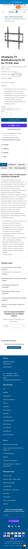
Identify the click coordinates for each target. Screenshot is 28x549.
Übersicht (3, 164)
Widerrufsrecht (7, 543)
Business (24, 7)
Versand (6, 545)
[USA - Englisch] (22, 4)
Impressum (6, 406)
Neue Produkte (7, 410)
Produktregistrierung (8, 453)
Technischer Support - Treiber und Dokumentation (12, 465)
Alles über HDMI (7, 475)
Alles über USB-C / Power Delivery (12, 479)
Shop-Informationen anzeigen (10, 137)
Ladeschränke (6, 496)
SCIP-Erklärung (7, 427)
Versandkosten (7, 431)
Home (6, 16)
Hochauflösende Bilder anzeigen (11, 139)
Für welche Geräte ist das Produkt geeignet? (11, 268)
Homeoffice (6, 493)
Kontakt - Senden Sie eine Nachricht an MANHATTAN (13, 449)
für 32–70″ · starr (16, 74)
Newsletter (6, 413)
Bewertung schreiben (14, 347)
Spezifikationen (12, 164)
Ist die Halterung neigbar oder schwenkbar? (10, 286)
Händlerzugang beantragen (10, 444)
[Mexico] (20, 4)
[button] (3, 12)
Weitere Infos (21, 164)
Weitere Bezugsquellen (20, 168)
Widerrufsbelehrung (8, 434)
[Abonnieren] (23, 326)
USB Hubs (5, 504)
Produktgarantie (7, 417)
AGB (4, 389)
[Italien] (17, 4)
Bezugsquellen (7, 396)
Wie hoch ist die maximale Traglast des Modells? (13, 305)
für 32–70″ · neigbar (7, 78)
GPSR (10, 168)
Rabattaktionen (7, 424)
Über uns (5, 403)
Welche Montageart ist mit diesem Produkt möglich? (14, 279)
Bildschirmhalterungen (16, 16)
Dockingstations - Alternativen (11, 489)
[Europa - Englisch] (15, 4)
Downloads (4, 168)
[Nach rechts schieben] (17, 53)
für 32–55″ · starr (6, 74)
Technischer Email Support (10, 460)
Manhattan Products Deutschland (15, 541)
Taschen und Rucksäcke (9, 500)
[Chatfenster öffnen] (24, 546)
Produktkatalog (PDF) (9, 420)
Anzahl (2, 111)
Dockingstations (7, 486)
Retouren (5, 457)
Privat (18, 7)
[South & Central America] (25, 4)
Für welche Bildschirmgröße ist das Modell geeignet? (14, 299)
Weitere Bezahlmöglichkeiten (14, 129)
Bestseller (5, 392)
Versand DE (9, 108)
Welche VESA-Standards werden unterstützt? (11, 292)
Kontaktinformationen (20, 545)
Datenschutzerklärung (9, 399)
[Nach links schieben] (10, 53)
